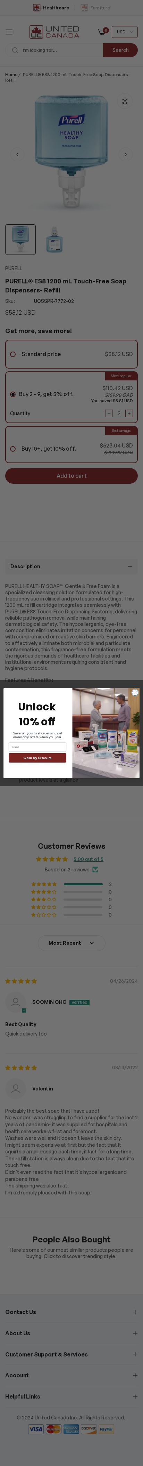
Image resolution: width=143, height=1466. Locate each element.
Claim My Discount (38, 757)
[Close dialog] (135, 693)
